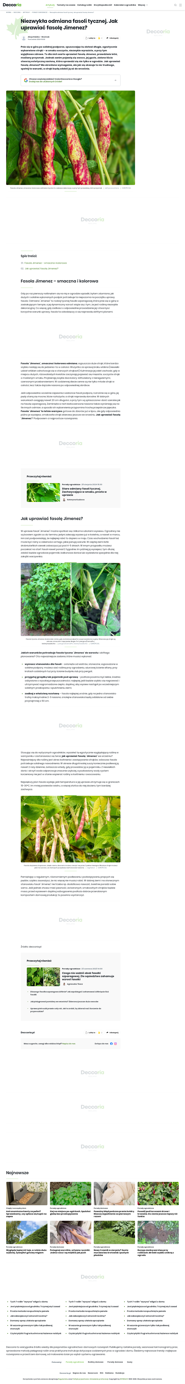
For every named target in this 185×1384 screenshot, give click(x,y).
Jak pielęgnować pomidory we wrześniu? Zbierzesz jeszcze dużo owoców (64, 1001)
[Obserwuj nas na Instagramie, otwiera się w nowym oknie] (115, 1043)
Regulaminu (63, 1379)
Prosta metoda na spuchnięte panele (29, 1311)
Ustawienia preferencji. (99, 1379)
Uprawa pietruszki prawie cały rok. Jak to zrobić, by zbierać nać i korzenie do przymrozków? (65, 1010)
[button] (50, 5)
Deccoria (17, 12)
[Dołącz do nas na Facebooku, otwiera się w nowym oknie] (111, 1043)
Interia (8, 12)
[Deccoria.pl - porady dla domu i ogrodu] (12, 5)
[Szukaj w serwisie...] (175, 5)
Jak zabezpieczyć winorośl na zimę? (28, 1316)
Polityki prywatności (80, 1379)
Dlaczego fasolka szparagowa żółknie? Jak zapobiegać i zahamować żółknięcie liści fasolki (69, 993)
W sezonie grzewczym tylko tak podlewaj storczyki (31, 1327)
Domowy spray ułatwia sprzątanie (28, 1320)
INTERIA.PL (124, 1379)
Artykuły (26, 12)
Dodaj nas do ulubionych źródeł (55, 81)
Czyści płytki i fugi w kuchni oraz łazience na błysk (35, 1333)
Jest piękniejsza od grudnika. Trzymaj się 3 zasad (35, 1306)
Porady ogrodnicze (39, 12)
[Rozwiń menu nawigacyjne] (180, 5)
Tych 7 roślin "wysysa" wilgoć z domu (29, 1301)
